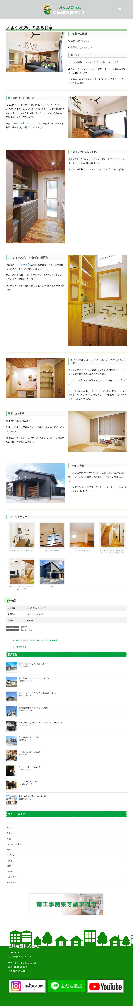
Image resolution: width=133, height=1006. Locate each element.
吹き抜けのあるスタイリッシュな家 (33, 708)
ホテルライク (12, 877)
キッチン (10, 828)
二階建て (24, 627)
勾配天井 (10, 872)
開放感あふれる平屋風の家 (30, 752)
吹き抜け (24, 630)
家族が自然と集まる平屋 (29, 737)
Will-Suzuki (18, 123)
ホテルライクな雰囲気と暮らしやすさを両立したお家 (40, 723)
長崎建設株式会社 (23, 946)
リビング (10, 855)
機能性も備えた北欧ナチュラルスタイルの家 (37, 640)
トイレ (9, 822)
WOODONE (22, 265)
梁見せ (9, 861)
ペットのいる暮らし (15, 844)
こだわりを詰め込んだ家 (29, 781)
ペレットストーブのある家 (30, 767)
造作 (30, 630)
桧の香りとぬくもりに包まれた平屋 (33, 664)
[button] (120, 9)
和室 (9, 866)
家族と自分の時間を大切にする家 (32, 796)
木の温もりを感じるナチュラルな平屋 (34, 678)
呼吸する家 (21, 647)
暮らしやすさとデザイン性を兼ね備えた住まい (38, 693)
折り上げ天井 (12, 882)
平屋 (9, 839)
